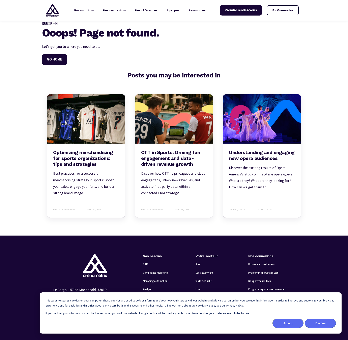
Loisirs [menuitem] (199, 289)
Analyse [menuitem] (147, 289)
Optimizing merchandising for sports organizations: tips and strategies (83, 158)
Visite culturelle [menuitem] (204, 281)
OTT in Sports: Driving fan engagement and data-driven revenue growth (170, 158)
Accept (288, 323)
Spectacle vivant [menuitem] (204, 272)
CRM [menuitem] (145, 264)
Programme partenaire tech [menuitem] (263, 272)
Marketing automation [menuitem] (155, 281)
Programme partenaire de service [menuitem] (266, 289)
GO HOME (54, 59)
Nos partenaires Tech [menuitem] (259, 281)
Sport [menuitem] (198, 264)
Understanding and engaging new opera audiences (262, 155)
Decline (320, 323)
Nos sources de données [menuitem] (261, 264)
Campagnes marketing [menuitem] (155, 272)
